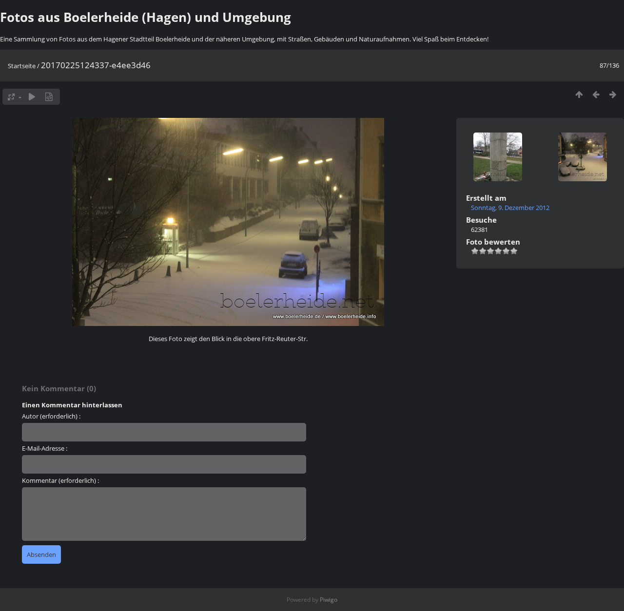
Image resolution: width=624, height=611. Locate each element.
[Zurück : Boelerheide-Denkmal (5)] (595, 94)
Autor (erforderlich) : (51, 416)
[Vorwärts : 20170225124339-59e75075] (613, 94)
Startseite (22, 65)
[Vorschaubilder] (578, 94)
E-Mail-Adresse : (44, 448)
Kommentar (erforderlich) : (60, 480)
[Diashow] (31, 96)
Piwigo (328, 599)
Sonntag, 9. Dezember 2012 (510, 207)
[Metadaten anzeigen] (49, 96)
